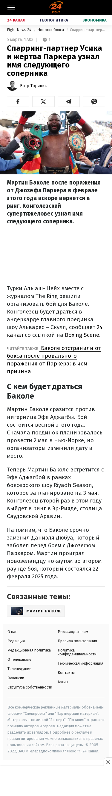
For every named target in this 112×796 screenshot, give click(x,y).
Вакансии (15, 678)
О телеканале (19, 659)
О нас (12, 631)
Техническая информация (80, 663)
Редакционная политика (29, 650)
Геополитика (54, 20)
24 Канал (16, 20)
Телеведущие (19, 668)
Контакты (66, 672)
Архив (63, 682)
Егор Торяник (33, 85)
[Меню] (11, 7)
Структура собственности (29, 687)
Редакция (16, 641)
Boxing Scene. (83, 334)
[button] (18, 101)
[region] (56, 781)
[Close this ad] (108, 762)
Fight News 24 (19, 30)
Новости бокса (51, 30)
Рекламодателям (73, 631)
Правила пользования (77, 641)
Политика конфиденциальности (77, 652)
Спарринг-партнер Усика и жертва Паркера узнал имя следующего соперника (87, 30)
